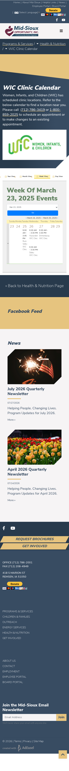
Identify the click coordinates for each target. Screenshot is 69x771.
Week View (43, 176)
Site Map (38, 741)
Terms (17, 741)
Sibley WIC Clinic (33, 251)
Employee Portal (41, 6)
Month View (27, 176)
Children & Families (16, 617)
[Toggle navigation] (61, 31)
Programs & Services (18, 44)
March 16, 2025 (34, 218)
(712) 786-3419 (32, 110)
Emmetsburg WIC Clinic (44, 235)
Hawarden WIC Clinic (33, 235)
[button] (37, 44)
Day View (59, 176)
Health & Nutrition (53, 44)
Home (16, 2)
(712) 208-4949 (18, 566)
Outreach (10, 622)
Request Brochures (35, 539)
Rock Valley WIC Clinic (25, 240)
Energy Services (14, 627)
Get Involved (34, 546)
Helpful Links (49, 2)
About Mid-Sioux (31, 2)
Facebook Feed (25, 311)
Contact (9, 666)
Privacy (27, 741)
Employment (11, 671)
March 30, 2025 (50, 218)
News (62, 2)
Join (61, 717)
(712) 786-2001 (22, 562)
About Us (9, 661)
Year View (11, 176)
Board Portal (59, 6)
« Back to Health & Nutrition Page (34, 286)
